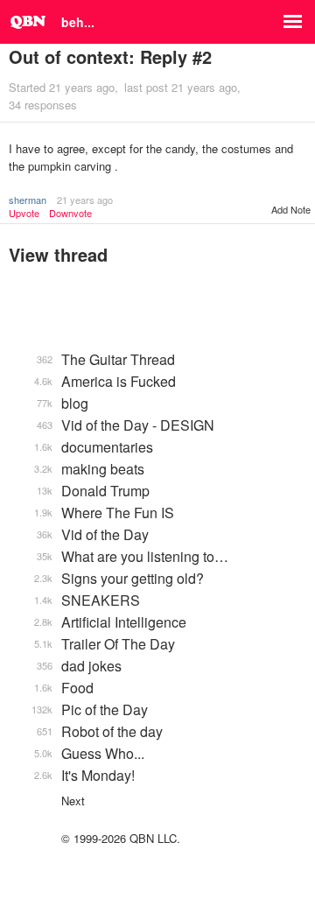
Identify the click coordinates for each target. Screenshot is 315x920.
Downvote (70, 213)
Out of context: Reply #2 (110, 56)
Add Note (291, 209)
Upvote (24, 213)
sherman (27, 200)
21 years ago (85, 200)
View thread (58, 254)
